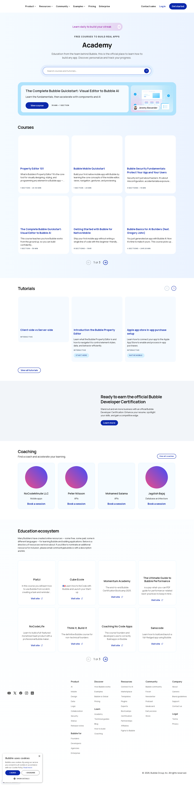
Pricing (92, 6)
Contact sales (148, 6)
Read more (27, 767)
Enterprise (104, 6)
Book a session (36, 504)
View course (37, 105)
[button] (22, 778)
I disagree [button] (30, 773)
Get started (178, 6)
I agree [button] (13, 773)
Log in (162, 6)
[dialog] (22, 767)
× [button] (39, 756)
